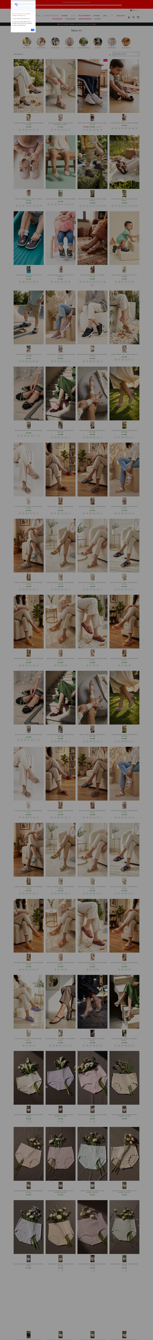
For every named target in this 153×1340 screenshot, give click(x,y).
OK (33, 30)
